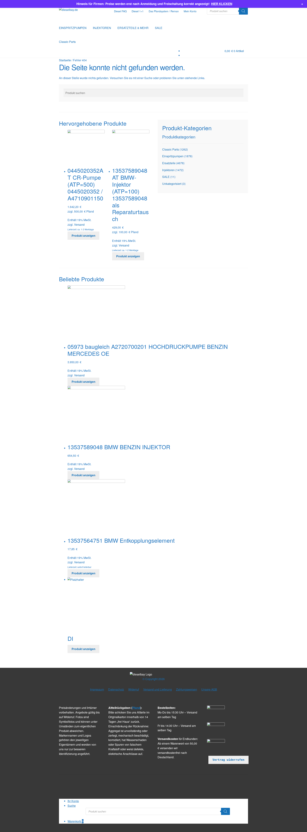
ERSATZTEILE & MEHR (133, 28)
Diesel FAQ (120, 11)
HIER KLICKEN (221, 4)
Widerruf (133, 689)
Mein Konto (190, 11)
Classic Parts (67, 42)
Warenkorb (76, 821)
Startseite (65, 60)
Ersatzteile (169, 163)
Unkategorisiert (171, 184)
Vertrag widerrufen (228, 759)
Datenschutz (116, 689)
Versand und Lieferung (157, 689)
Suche (72, 806)
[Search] (243, 11)
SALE (158, 28)
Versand (79, 224)
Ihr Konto (73, 801)
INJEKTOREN (102, 28)
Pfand (136, 708)
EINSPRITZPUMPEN (73, 28)
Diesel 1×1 (138, 11)
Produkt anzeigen (83, 236)
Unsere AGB (209, 689)
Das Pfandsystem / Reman (164, 11)
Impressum (97, 689)
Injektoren (168, 170)
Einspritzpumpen (173, 156)
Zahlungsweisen (186, 689)
